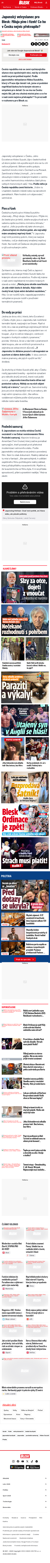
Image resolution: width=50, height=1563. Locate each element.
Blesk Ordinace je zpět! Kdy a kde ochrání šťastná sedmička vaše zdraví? (34, 1027)
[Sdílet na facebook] (32, 44)
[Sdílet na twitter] (36, 44)
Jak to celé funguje (25, 59)
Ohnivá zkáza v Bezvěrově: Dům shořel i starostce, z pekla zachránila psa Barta (34, 1067)
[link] (13, 1461)
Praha (5, 1439)
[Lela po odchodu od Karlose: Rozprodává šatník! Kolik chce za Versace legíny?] (12, 1097)
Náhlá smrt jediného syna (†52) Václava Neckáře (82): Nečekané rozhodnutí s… (34, 1013)
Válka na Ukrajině (27, 1410)
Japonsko (20, 1435)
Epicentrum (8, 1414)
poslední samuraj (32, 1435)
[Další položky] (47, 7)
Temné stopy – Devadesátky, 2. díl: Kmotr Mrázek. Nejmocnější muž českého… (34, 1167)
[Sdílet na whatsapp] (43, 44)
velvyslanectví (18, 1431)
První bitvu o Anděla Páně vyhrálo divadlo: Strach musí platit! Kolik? (33, 1042)
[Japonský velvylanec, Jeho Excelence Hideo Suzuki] (8, 35)
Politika (5, 925)
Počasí (40, 1410)
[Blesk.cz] (24, 2)
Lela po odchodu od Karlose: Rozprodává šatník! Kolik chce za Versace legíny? (34, 1095)
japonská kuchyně (9, 1435)
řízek (10, 1431)
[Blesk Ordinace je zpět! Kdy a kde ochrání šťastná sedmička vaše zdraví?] (12, 1029)
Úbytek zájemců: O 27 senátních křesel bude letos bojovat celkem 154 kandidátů (36, 919)
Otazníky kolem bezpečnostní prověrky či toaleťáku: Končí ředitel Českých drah (36, 933)
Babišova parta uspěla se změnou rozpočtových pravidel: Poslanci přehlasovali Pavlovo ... (36, 948)
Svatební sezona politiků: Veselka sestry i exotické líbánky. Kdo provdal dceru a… (34, 1082)
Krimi (18, 1414)
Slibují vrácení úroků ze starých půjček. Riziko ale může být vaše (33, 1110)
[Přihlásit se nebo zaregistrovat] (46, 2)
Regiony (27, 1414)
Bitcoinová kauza (10, 1419)
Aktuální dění (9, 1405)
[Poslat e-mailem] (46, 44)
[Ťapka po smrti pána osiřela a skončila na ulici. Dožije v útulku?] (12, 1154)
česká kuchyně (30, 1431)
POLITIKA (6, 876)
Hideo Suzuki (44, 1435)
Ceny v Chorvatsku (27, 1419)
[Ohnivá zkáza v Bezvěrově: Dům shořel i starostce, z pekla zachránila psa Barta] (12, 1069)
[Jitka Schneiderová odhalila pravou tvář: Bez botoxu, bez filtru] (12, 1126)
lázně (4, 1431)
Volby (15, 1410)
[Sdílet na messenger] (39, 44)
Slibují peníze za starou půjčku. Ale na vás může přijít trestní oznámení (33, 1056)
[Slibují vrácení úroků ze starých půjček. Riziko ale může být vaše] (12, 1112)
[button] (17, 1467)
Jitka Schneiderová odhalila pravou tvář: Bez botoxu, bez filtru (34, 1124)
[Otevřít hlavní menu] (2, 2)
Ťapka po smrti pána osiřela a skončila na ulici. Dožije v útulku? (34, 1153)
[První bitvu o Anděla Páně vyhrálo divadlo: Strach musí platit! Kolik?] (12, 1043)
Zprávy (6, 1410)
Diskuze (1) (6, 44)
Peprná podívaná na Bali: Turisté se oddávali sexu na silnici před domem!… (34, 1138)
